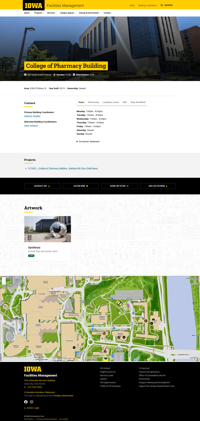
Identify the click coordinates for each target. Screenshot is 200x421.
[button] (166, 5)
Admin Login (33, 408)
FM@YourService (108, 372)
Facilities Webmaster (63, 395)
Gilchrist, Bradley (32, 116)
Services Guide (106, 375)
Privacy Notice (29, 419)
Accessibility (63, 419)
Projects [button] (38, 13)
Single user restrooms (157, 186)
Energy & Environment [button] (89, 13)
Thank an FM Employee (110, 386)
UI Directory (144, 368)
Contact (107, 13)
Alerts (132, 5)
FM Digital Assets (108, 382)
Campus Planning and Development (154, 382)
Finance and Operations (149, 372)
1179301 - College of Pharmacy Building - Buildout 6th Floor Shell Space (63, 168)
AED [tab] (125, 102)
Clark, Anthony (31, 125)
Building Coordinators (147, 5)
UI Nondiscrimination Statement (39, 392)
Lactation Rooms (79, 186)
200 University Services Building (39, 380)
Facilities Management (65, 5)
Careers (103, 379)
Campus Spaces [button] (67, 13)
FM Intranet (105, 368)
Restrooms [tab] (93, 102)
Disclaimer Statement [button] (89, 141)
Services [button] (51, 13)
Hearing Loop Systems (117, 186)
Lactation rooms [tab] (111, 102)
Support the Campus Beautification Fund (156, 386)
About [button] (26, 13)
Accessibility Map (40, 186)
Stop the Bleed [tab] (137, 102)
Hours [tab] (81, 102)
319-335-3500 (34, 387)
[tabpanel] (126, 126)
